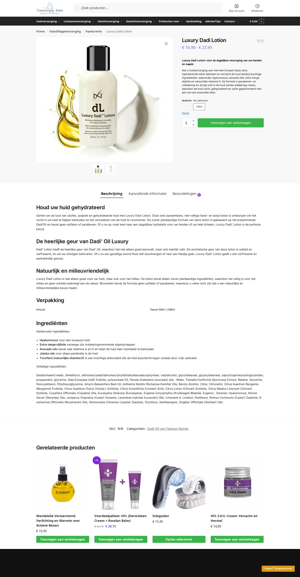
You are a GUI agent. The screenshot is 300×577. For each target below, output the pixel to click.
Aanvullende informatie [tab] (147, 193)
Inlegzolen (161, 516)
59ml (187, 106)
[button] (257, 21)
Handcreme (93, 31)
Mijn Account (236, 10)
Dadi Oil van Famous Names (167, 428)
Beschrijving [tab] (111, 193)
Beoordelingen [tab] (186, 193)
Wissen (185, 113)
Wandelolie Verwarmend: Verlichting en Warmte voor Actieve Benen (58, 520)
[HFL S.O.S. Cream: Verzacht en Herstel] (237, 483)
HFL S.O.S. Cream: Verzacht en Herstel (234, 518)
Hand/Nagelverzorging (65, 31)
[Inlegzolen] (179, 483)
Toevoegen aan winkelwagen (231, 123)
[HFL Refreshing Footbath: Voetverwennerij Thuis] (258, 41)
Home (40, 31)
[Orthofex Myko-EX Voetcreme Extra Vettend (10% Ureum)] (262, 41)
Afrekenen (257, 10)
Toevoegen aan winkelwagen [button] (62, 539)
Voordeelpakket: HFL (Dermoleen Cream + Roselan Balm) (120, 518)
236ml (199, 106)
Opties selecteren (178, 539)
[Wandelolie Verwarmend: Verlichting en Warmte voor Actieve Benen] (62, 483)
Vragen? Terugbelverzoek (278, 568)
